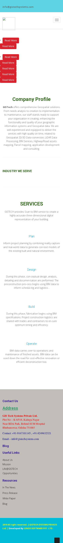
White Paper (9, 498)
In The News (9, 487)
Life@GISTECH (10, 468)
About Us (8, 459)
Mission (7, 464)
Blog (5, 503)
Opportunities (10, 473)
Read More (11, 40)
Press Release (10, 493)
